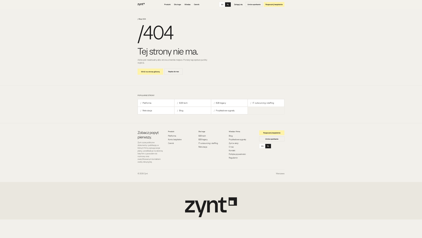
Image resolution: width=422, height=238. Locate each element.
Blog (180, 110)
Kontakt (232, 150)
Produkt (167, 4)
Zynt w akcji (233, 143)
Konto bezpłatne (175, 139)
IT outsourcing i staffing (262, 102)
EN (222, 4)
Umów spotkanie (254, 4)
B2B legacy (220, 102)
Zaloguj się (238, 4)
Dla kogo (177, 4)
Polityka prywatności (237, 154)
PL (228, 4)
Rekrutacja (146, 110)
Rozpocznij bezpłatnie (274, 4)
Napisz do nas (173, 71)
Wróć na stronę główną (150, 72)
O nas (231, 147)
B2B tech (182, 102)
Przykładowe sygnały (224, 110)
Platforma (145, 102)
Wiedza (187, 4)
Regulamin (233, 157)
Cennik (196, 4)
